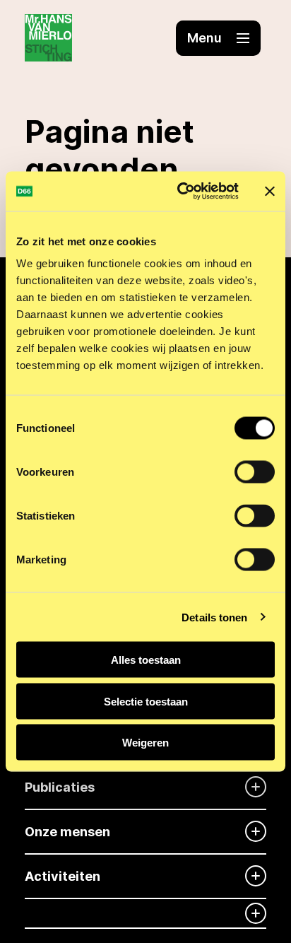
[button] (218, 38)
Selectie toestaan (146, 701)
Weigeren (145, 743)
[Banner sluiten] (270, 191)
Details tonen (214, 617)
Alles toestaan (146, 660)
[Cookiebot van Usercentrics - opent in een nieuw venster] (180, 191)
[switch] (254, 472)
